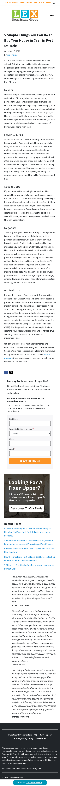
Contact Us (41, 738)
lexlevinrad (12, 54)
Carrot (40, 768)
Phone (12, 439)
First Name (13, 419)
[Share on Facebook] (6, 372)
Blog (31, 738)
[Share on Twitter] (11, 372)
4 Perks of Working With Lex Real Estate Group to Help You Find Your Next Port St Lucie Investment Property (27, 532)
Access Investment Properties (35, 2)
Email (12, 449)
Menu (53, 15)
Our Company (11, 2)
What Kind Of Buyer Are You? (21, 429)
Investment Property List (20, 735)
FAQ (35, 735)
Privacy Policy (20, 738)
